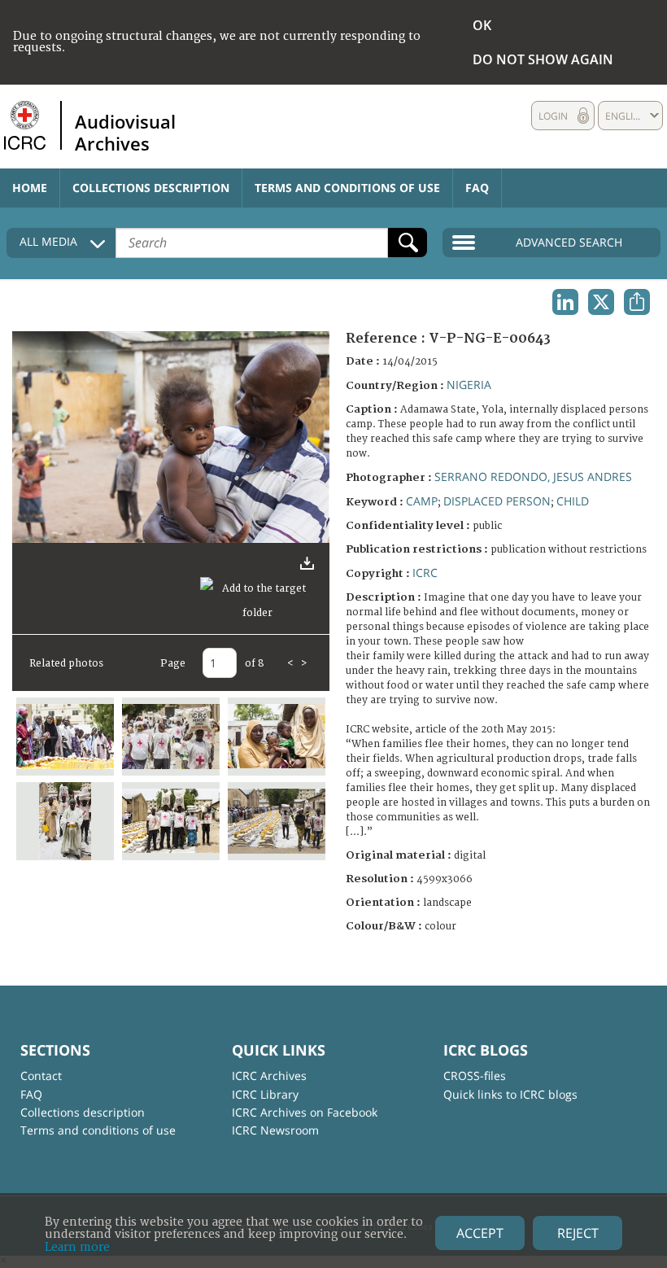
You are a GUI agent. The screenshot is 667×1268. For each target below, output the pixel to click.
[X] (601, 302)
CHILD (572, 501)
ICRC (425, 572)
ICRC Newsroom (275, 1130)
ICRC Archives (269, 1075)
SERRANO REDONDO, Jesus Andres (533, 476)
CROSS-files (474, 1075)
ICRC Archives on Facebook (304, 1112)
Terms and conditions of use (347, 187)
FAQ (477, 187)
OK (482, 25)
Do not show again (543, 59)
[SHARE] (637, 302)
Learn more (77, 1247)
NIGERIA (469, 384)
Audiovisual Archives (125, 132)
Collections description (150, 187)
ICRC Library (265, 1094)
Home (29, 187)
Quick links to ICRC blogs (510, 1094)
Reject (578, 1233)
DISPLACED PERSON (497, 501)
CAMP (422, 501)
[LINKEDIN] (565, 302)
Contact (41, 1075)
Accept (480, 1233)
